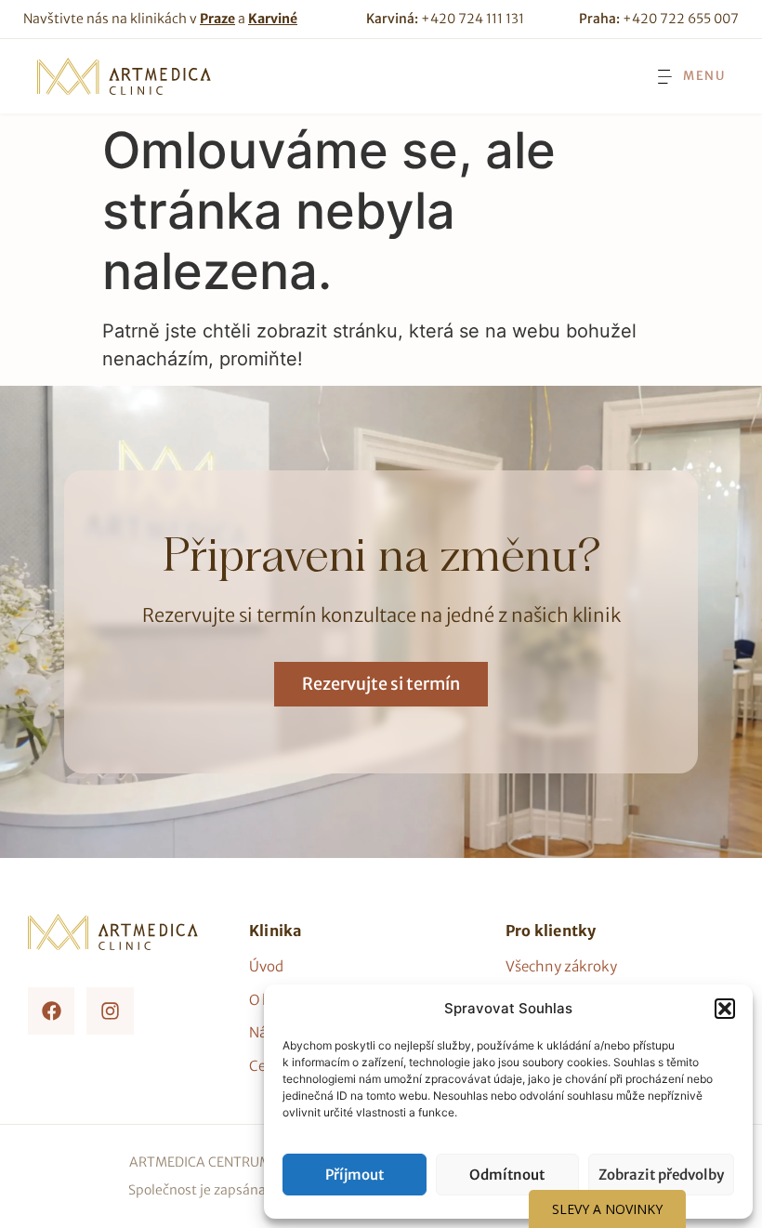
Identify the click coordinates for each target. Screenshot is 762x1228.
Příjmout (354, 1174)
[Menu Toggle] (689, 76)
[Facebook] (51, 1010)
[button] (725, 1008)
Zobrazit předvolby (661, 1174)
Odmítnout (507, 1174)
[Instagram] (109, 1010)
